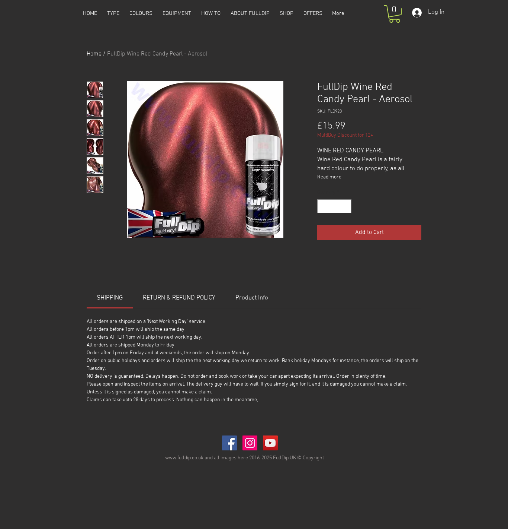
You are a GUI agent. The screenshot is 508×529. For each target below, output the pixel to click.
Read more (329, 177)
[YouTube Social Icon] (270, 442)
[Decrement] (323, 206)
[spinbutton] (334, 206)
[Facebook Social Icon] (229, 442)
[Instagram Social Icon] (249, 442)
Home (94, 54)
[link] (110, 298)
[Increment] (345, 206)
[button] (394, 14)
